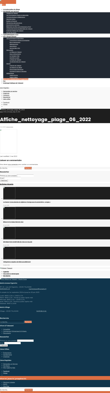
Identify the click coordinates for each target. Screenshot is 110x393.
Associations (13, 46)
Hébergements (14, 44)
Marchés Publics (10, 19)
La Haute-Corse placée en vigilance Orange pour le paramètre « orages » (27, 202)
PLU (4, 81)
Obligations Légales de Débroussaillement (17, 262)
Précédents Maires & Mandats (18, 71)
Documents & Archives (12, 25)
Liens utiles (6, 99)
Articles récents (6, 184)
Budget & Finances (11, 21)
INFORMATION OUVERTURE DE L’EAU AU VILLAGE (17, 242)
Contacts (6, 95)
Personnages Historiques (16, 69)
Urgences (6, 93)
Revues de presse (11, 33)
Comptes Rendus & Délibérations (15, 17)
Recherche (28, 168)
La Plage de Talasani (15, 60)
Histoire (8, 64)
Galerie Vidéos (14, 77)
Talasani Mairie (9, 127)
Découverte (9, 50)
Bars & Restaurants (15, 42)
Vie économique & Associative (15, 38)
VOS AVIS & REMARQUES (15, 79)
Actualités (6, 329)
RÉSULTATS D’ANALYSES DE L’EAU (13, 222)
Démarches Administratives (14, 23)
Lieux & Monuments (15, 54)
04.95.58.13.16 (41, 311)
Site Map (6, 386)
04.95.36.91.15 (5, 289)
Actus (11, 9)
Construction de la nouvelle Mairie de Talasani (19, 29)
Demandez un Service (10, 364)
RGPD (5, 384)
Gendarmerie (7, 355)
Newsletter (6, 97)
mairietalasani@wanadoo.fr (37, 289)
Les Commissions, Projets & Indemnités (17, 15)
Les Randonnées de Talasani (18, 62)
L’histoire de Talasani (15, 65)
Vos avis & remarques (11, 274)
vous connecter (13, 164)
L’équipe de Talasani (12, 13)
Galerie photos (14, 75)
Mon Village (9, 36)
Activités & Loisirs (14, 58)
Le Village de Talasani (16, 52)
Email (2, 178)
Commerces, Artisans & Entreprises (19, 40)
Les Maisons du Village (16, 67)
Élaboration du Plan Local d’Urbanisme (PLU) (18, 27)
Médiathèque (10, 73)
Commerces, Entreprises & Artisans (15, 331)
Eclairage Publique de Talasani (14, 31)
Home (1, 111)
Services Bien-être (15, 48)
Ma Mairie (11, 11)
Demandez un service (10, 91)
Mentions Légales (9, 382)
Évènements (7, 353)
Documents (7, 333)
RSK (13, 368)
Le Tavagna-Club (14, 56)
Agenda (10, 34)
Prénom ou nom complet (8, 176)
